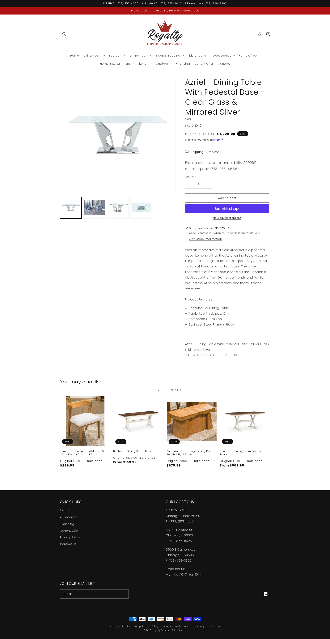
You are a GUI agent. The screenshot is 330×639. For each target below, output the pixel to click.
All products (69, 517)
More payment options (227, 217)
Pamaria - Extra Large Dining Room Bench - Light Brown (190, 453)
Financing (67, 524)
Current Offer (69, 531)
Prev (155, 390)
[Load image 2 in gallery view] (94, 208)
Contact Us (68, 544)
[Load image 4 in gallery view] (141, 208)
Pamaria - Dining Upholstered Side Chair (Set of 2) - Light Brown (84, 453)
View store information (205, 239)
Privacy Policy (70, 537)
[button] (64, 34)
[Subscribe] (124, 594)
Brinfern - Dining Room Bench (133, 451)
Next (174, 390)
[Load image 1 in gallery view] (71, 208)
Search (65, 510)
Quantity (190, 176)
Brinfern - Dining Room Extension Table (242, 453)
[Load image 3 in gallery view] (118, 208)
